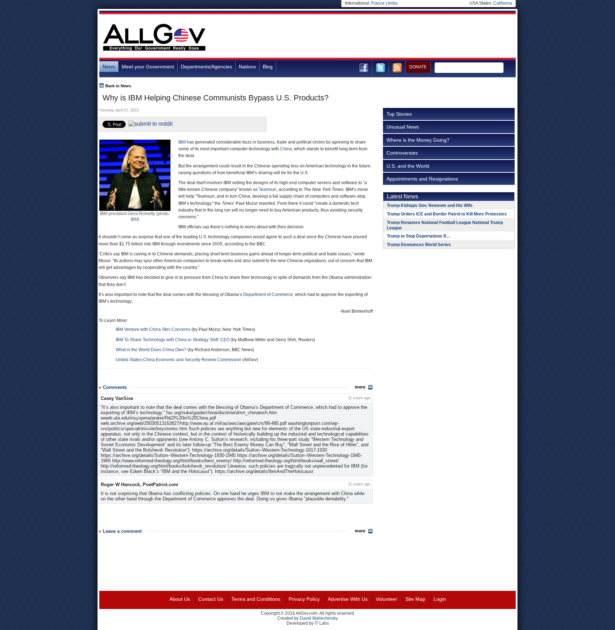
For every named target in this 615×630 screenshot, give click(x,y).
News (108, 66)
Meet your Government (148, 66)
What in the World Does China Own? (151, 349)
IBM (182, 142)
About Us (179, 599)
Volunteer (386, 599)
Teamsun (268, 189)
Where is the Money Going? (418, 140)
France (378, 3)
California (502, 3)
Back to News (118, 86)
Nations (247, 66)
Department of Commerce (268, 294)
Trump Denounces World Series (419, 244)
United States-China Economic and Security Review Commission (178, 359)
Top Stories (399, 114)
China (286, 148)
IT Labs (322, 623)
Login (439, 599)
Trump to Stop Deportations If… (418, 236)
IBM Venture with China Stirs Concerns (153, 329)
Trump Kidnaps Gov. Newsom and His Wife (430, 205)
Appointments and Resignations (422, 179)
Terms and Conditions (255, 599)
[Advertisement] (386, 37)
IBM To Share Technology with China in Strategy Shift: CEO (173, 339)
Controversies (402, 153)
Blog (268, 66)
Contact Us (210, 599)
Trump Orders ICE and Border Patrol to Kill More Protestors (447, 214)
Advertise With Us (348, 599)
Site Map (415, 599)
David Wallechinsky (319, 618)
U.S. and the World (408, 166)
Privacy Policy (304, 599)
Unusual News (403, 127)
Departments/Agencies (206, 66)
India (393, 3)
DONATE (418, 66)
